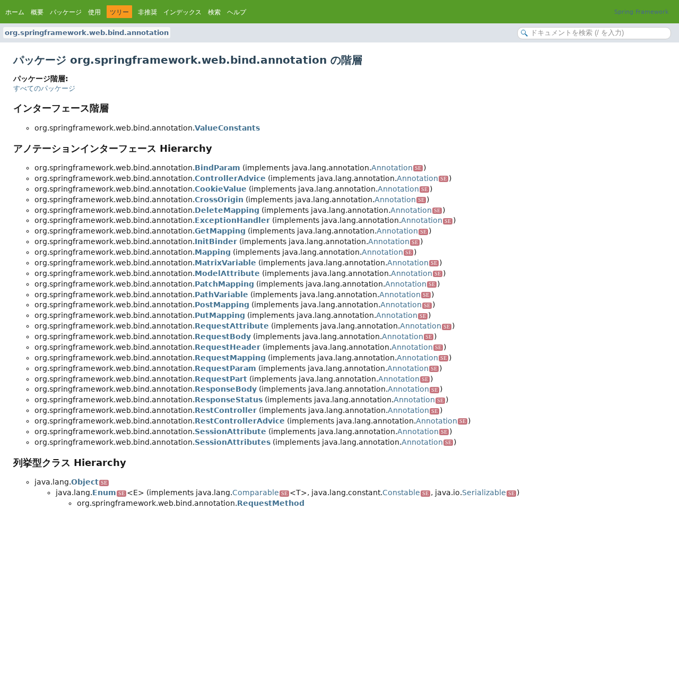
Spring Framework (641, 11)
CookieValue (221, 189)
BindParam (217, 167)
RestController (226, 410)
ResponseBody (226, 389)
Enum (108, 492)
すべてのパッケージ (44, 88)
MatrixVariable (225, 262)
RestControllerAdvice (240, 421)
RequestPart (221, 379)
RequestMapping (230, 357)
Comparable (260, 492)
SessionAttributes (233, 442)
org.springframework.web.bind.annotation (87, 33)
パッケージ (66, 12)
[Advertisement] (331, 594)
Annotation (396, 167)
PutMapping (220, 315)
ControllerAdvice (230, 178)
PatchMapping (224, 284)
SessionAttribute (230, 431)
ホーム (14, 12)
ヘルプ (236, 12)
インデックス (182, 12)
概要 (37, 12)
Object (89, 482)
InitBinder (216, 241)
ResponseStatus (229, 399)
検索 (214, 12)
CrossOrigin (219, 199)
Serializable (488, 492)
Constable (405, 492)
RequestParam (225, 368)
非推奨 (147, 12)
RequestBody (223, 336)
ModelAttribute (227, 273)
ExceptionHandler (232, 220)
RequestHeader (227, 347)
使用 (94, 12)
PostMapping (222, 304)
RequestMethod (270, 503)
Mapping (213, 252)
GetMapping (220, 231)
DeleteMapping (227, 210)
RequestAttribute (232, 326)
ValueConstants (227, 128)
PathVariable (221, 294)
